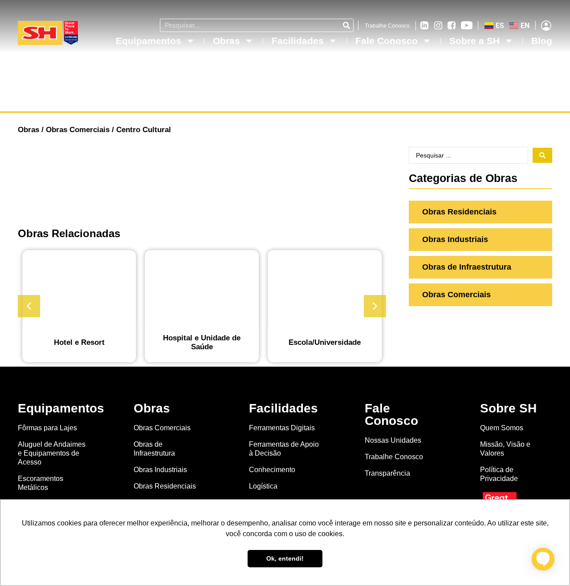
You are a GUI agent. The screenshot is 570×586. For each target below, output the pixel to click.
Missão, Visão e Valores (505, 449)
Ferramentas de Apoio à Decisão (284, 449)
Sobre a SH (474, 41)
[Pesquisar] (346, 25)
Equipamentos (148, 41)
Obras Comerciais (78, 129)
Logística (263, 486)
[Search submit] (542, 155)
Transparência (388, 473)
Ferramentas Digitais (282, 428)
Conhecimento (272, 469)
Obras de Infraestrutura (154, 449)
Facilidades (298, 41)
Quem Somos (501, 428)
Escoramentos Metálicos (40, 483)
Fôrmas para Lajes (47, 428)
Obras (226, 41)
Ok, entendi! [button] (285, 558)
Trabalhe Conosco (387, 26)
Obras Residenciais (165, 486)
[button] (375, 306)
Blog (541, 41)
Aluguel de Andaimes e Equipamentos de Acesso (52, 453)
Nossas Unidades (393, 440)
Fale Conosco (386, 41)
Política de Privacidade (499, 474)
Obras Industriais (160, 469)
